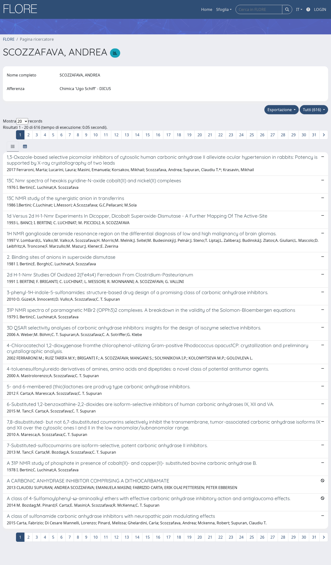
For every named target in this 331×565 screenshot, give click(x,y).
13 (127, 134)
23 (231, 134)
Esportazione (280, 109)
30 (304, 134)
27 (272, 134)
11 (106, 134)
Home (206, 9)
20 (199, 134)
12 (116, 134)
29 (293, 134)
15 (147, 134)
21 (210, 134)
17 (168, 134)
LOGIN (320, 9)
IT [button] (297, 9)
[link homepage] (22, 9)
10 (95, 134)
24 (241, 134)
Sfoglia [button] (222, 9)
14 (137, 134)
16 (158, 134)
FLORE (9, 39)
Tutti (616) (312, 109)
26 (262, 134)
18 (179, 134)
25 (252, 134)
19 (189, 134)
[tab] (13, 146)
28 (283, 134)
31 (314, 134)
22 (220, 134)
